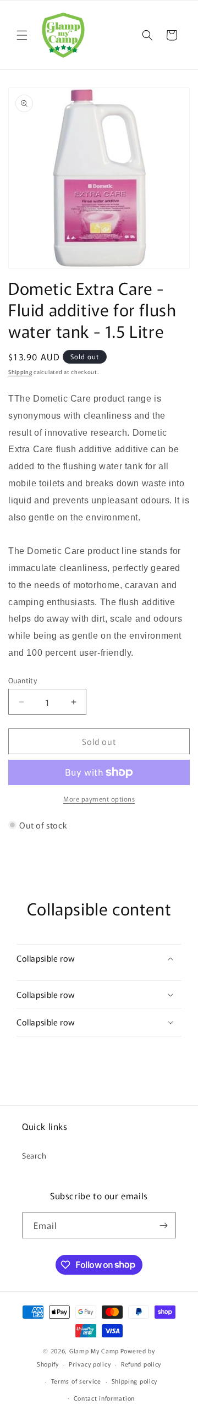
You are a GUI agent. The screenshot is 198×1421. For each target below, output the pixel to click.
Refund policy (141, 1363)
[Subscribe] (163, 1225)
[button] (22, 35)
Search (34, 1155)
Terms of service (76, 1380)
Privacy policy (90, 1363)
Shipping (20, 371)
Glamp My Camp (94, 1350)
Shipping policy (135, 1380)
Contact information (104, 1397)
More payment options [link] (99, 798)
